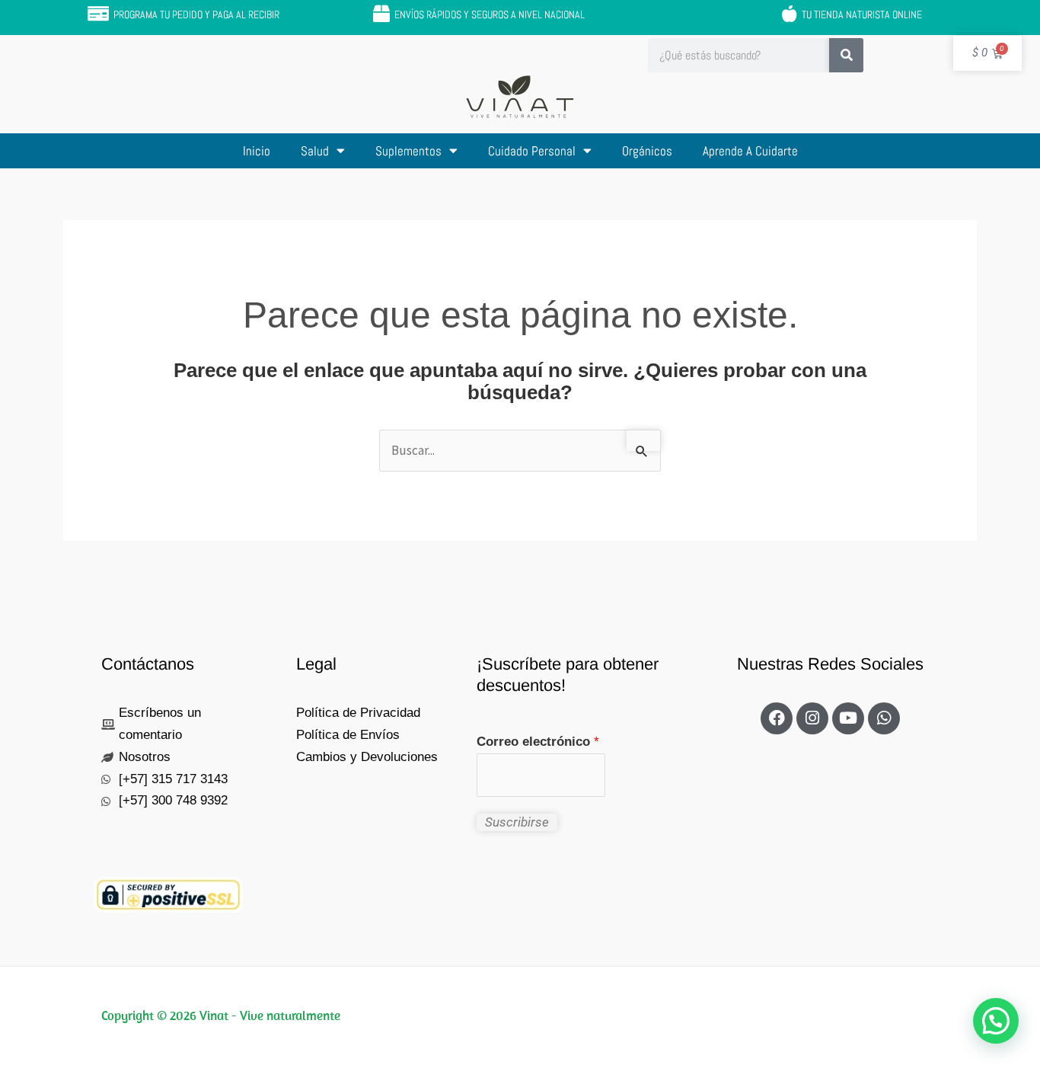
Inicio (256, 150)
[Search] (846, 55)
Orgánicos (647, 150)
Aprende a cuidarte (750, 150)
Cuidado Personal (532, 150)
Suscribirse (517, 822)
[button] (996, 1021)
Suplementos (408, 150)
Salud (315, 150)
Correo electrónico (538, 741)
